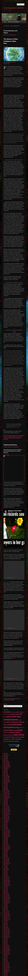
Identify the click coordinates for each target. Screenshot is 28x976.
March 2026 (6, 760)
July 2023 (6, 799)
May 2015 (5, 907)
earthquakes (9, 727)
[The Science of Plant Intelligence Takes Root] (14, 60)
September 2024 (7, 781)
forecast (6, 730)
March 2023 (6, 805)
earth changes (8, 725)
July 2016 (6, 887)
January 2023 (6, 808)
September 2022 (7, 814)
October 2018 (6, 861)
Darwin (22, 435)
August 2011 (6, 972)
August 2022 (6, 815)
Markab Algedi (6, 454)
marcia (14, 35)
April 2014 (6, 926)
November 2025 (7, 765)
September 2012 (7, 953)
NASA (10, 735)
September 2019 (7, 848)
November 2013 (7, 933)
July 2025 (6, 769)
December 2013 (7, 931)
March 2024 (6, 789)
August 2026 (6, 755)
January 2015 (6, 913)
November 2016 (7, 881)
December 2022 (7, 809)
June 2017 (6, 873)
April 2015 (6, 908)
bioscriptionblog (14, 678)
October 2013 (6, 934)
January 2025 (6, 778)
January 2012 (6, 965)
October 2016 (6, 883)
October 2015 (6, 900)
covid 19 (5, 722)
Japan (8, 732)
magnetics (12, 732)
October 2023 (6, 795)
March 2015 (6, 910)
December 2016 (7, 880)
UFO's (13, 739)
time (11, 739)
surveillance (7, 739)
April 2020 (6, 842)
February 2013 (7, 946)
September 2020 (7, 835)
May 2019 (5, 854)
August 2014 (6, 920)
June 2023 (6, 801)
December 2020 (7, 831)
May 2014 (5, 924)
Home (5, 21)
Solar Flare (6, 737)
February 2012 (7, 963)
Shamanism (6, 439)
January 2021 (6, 829)
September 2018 (7, 863)
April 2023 (6, 804)
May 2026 (5, 759)
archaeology (13, 712)
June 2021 (6, 824)
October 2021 (6, 819)
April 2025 (6, 773)
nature (16, 698)
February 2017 (7, 877)
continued (13, 658)
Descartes (6, 436)
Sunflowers (12, 699)
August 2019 (6, 850)
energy (16, 727)
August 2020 (6, 837)
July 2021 (6, 822)
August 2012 (6, 954)
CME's (5, 716)
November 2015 (7, 898)
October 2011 (6, 969)
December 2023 (7, 794)
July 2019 (6, 851)
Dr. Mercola (21, 722)
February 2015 (7, 911)
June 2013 (6, 940)
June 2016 (6, 888)
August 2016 (6, 885)
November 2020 (7, 832)
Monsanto (6, 735)
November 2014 (7, 916)
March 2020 (6, 844)
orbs (12, 735)
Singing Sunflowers (10, 445)
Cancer (9, 714)
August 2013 (6, 937)
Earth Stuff (9, 435)
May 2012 (5, 959)
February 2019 (7, 858)
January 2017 (6, 878)
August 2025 (6, 768)
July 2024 (6, 783)
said (18, 638)
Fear (23, 727)
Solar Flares (12, 737)
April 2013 (6, 943)
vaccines (18, 739)
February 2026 (7, 762)
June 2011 (6, 975)
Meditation (18, 732)
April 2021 (6, 827)
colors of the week (13, 716)
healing (15, 730)
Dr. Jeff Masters (13, 722)
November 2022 (7, 811)
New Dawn (13, 62)
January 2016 (6, 896)
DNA (8, 722)
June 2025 (6, 771)
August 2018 (6, 864)
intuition (5, 732)
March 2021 (6, 828)
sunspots (21, 737)
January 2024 (6, 792)
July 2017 (6, 871)
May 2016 (5, 890)
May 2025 (5, 772)
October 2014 (6, 917)
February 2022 (7, 817)
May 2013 (5, 942)
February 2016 (7, 894)
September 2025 (7, 766)
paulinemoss (14, 628)
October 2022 (6, 812)
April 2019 (6, 855)
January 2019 (6, 860)
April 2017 (6, 874)
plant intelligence (17, 438)
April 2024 (6, 788)
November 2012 (7, 950)
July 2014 (6, 921)
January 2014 (6, 930)
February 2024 (7, 791)
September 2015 (7, 901)
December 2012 (7, 949)
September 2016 (7, 884)
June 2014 (6, 923)
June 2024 (6, 785)
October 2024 (6, 779)
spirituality (17, 737)
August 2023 (6, 798)
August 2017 (6, 870)
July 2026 (6, 756)
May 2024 (5, 786)
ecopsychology (11, 436)
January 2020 (6, 845)
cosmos (19, 720)
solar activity (18, 734)
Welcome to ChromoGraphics (13, 21)
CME (20, 714)
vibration (6, 741)
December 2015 (7, 897)
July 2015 (6, 904)
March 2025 (6, 775)
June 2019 (6, 852)
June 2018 (6, 867)
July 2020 (6, 838)
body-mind (6, 714)
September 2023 (7, 796)
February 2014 (7, 929)
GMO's (11, 730)
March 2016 (6, 893)
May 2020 (5, 841)
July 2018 (6, 865)
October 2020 (6, 834)
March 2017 (6, 875)
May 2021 (5, 825)
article (5, 495)
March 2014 (6, 927)
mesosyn (13, 577)
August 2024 (6, 782)
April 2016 (6, 891)
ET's (21, 727)
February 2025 (7, 776)
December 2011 (7, 966)
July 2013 (6, 939)
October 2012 (6, 952)
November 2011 (7, 967)
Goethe (15, 436)
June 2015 (6, 906)
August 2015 (6, 903)
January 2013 (6, 947)
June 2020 (6, 840)
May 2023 (5, 802)
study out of (6, 581)
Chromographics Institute (14, 8)
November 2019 (7, 847)
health (20, 730)
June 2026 (6, 758)
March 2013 (6, 944)
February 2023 (7, 806)
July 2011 (6, 973)
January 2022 (6, 818)
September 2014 (7, 919)
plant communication (10, 438)
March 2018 (6, 868)
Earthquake (17, 724)
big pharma (17, 712)
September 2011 (7, 970)
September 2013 (7, 936)
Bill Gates (21, 712)
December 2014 (7, 914)
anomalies (7, 712)
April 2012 (6, 960)
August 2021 (6, 821)
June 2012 (6, 957)
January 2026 (6, 763)
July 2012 (6, 956)
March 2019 (6, 857)
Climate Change (15, 714)
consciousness (18, 435)
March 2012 (6, 962)
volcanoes (11, 741)
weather (16, 741)
